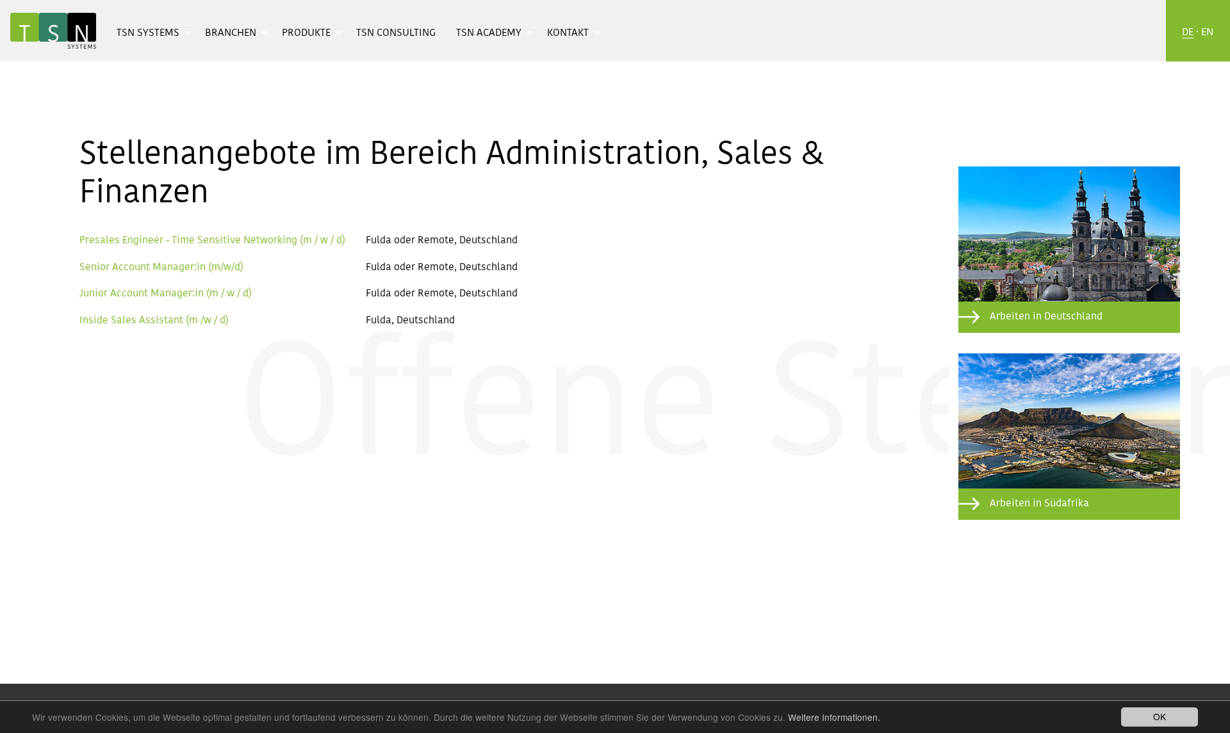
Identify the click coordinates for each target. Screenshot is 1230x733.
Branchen (230, 33)
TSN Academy (488, 33)
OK (1159, 716)
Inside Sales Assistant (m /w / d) (154, 321)
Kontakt (568, 33)
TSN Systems (148, 33)
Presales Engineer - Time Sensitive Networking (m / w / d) (212, 241)
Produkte (306, 33)
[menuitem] (150, 32)
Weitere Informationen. (834, 717)
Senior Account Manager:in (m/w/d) (161, 267)
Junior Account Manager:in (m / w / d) (165, 294)
